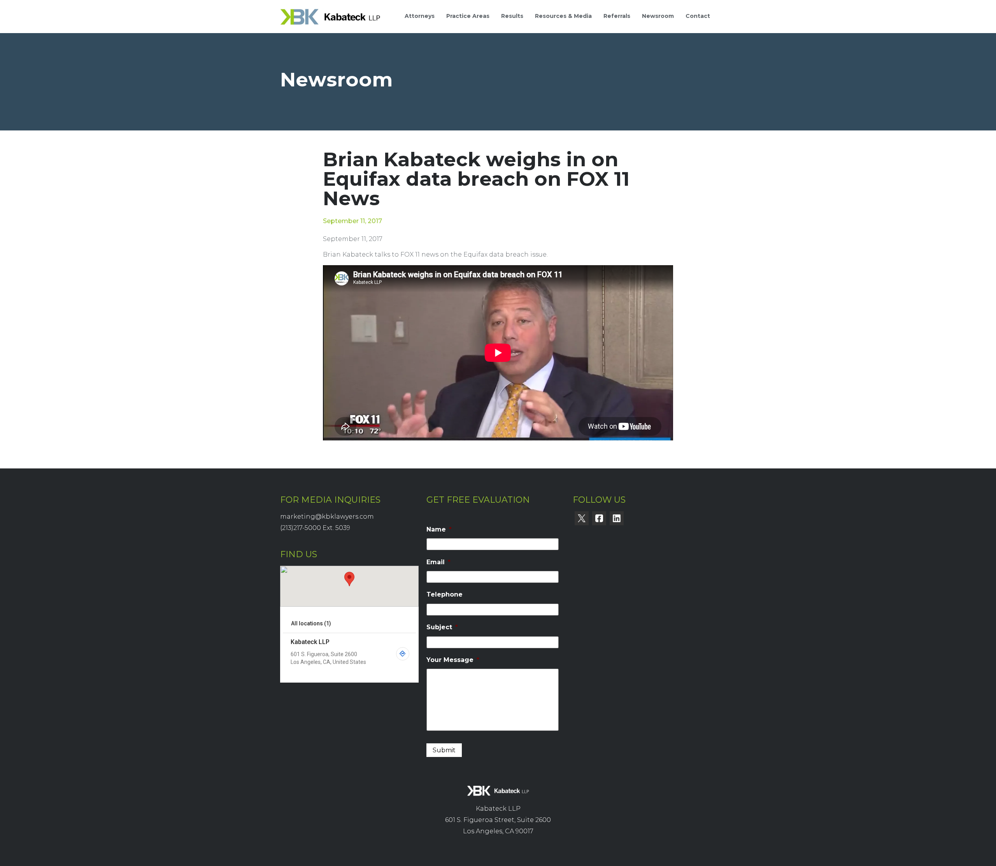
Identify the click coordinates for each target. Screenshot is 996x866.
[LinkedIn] (617, 518)
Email (438, 562)
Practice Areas (467, 15)
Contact (698, 15)
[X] (582, 518)
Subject (442, 627)
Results (512, 15)
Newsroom (658, 15)
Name (439, 529)
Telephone (444, 594)
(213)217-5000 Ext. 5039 (315, 528)
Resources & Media (563, 15)
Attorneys (420, 15)
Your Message (452, 660)
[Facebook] (599, 518)
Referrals (616, 15)
